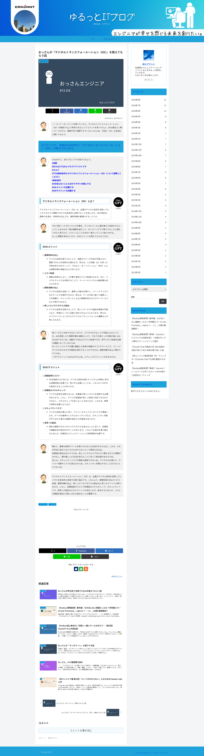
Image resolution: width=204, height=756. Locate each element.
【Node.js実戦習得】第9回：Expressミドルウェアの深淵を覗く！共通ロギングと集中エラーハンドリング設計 (148, 337)
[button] (109, 111)
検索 (133, 296)
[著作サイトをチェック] (76, 569)
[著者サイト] (145, 79)
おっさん (53, 504)
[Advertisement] (80, 526)
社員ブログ (44, 504)
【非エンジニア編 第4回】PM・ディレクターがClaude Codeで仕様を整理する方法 (148, 359)
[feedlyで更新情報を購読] (81, 569)
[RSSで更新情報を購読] (86, 569)
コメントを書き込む (81, 730)
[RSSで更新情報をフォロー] (151, 79)
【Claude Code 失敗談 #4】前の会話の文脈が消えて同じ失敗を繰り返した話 (148, 348)
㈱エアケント (148, 64)
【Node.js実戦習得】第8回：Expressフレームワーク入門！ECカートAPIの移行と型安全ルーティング (148, 371)
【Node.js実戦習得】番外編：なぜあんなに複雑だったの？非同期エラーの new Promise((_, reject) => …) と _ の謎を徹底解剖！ (148, 323)
